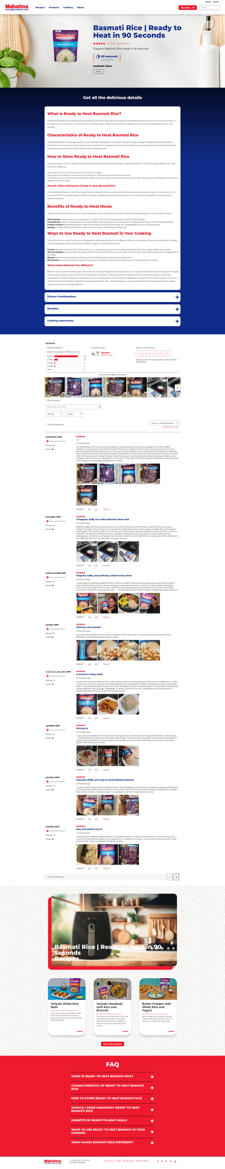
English (208, 2)
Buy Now (185, 7)
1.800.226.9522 (78, 1162)
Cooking (68, 7)
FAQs (118, 1161)
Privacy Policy (142, 1161)
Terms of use (128, 1161)
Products (54, 7)
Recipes (40, 7)
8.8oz (98, 71)
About (80, 7)
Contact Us (109, 1161)
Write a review (123, 43)
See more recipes (112, 1044)
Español (216, 2)
